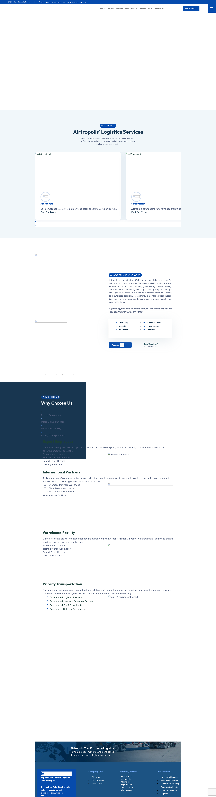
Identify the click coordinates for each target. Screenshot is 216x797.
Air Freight (46, 203)
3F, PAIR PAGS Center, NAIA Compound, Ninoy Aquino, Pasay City (64, 2)
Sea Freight (138, 203)
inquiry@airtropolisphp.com (20, 2)
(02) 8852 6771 (150, 346)
